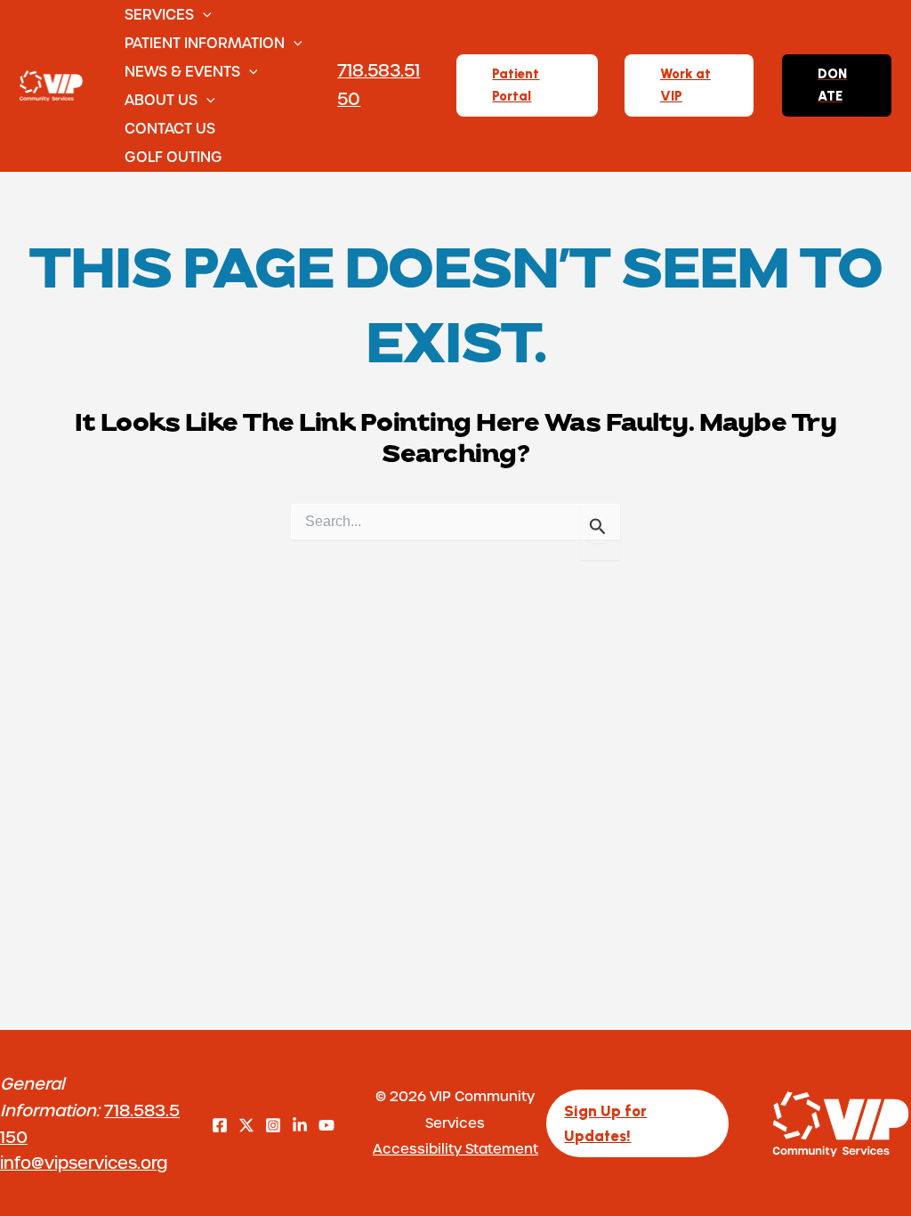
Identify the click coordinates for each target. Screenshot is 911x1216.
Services (159, 13)
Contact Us (170, 127)
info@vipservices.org (83, 1162)
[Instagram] (273, 1125)
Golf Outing (173, 156)
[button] (203, 14)
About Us (161, 99)
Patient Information (205, 42)
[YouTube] (326, 1125)
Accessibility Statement (455, 1148)
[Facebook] (220, 1125)
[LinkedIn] (300, 1125)
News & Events (182, 70)
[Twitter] (246, 1125)
